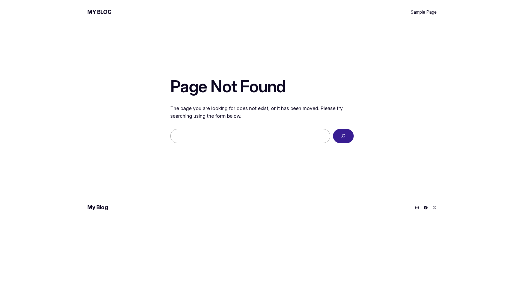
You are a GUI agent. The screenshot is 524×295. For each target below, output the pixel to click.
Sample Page (423, 12)
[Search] (343, 136)
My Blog (99, 12)
